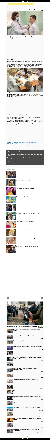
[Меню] (1, 1)
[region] (25, 50)
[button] (8, 298)
